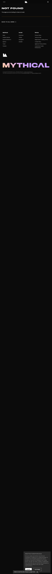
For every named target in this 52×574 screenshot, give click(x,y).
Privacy (31, 72)
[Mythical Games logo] (26, 2)
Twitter (20, 37)
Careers (4, 46)
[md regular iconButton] (4, 1)
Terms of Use (38, 37)
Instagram (21, 39)
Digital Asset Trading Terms (41, 39)
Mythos (4, 41)
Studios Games (6, 37)
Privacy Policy (38, 35)
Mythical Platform (7, 39)
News (4, 35)
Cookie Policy (38, 41)
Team (4, 44)
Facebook (21, 35)
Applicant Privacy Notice (40, 44)
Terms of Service (35, 73)
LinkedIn (20, 41)
